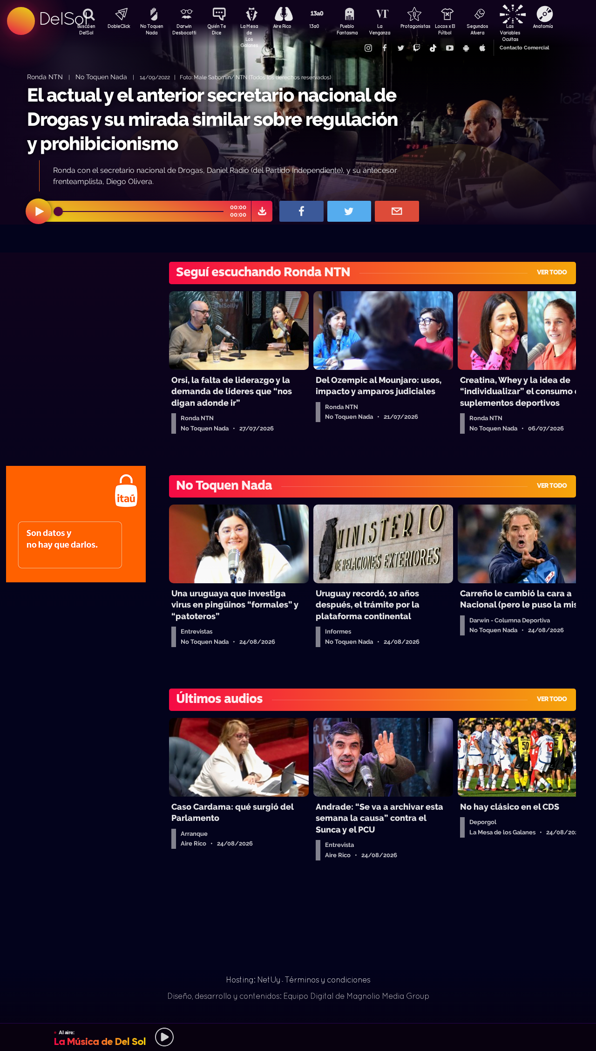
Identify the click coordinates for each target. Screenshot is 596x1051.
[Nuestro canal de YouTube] (449, 48)
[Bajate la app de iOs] (482, 48)
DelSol (63, 18)
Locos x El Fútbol (445, 29)
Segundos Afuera (477, 29)
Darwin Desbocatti (184, 29)
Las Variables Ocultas (510, 30)
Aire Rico (282, 26)
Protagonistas (412, 26)
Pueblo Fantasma (347, 29)
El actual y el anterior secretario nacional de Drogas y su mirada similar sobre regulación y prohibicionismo (212, 119)
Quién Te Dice (216, 29)
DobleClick (119, 26)
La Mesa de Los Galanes (249, 30)
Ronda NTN (45, 77)
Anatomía (543, 26)
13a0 (314, 26)
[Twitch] (417, 48)
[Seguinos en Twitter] (400, 48)
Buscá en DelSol (86, 29)
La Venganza (379, 29)
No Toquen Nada (151, 29)
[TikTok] (433, 48)
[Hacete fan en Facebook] (384, 48)
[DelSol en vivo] (298, 1037)
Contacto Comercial (524, 48)
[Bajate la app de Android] (466, 48)
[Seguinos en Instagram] (368, 48)
